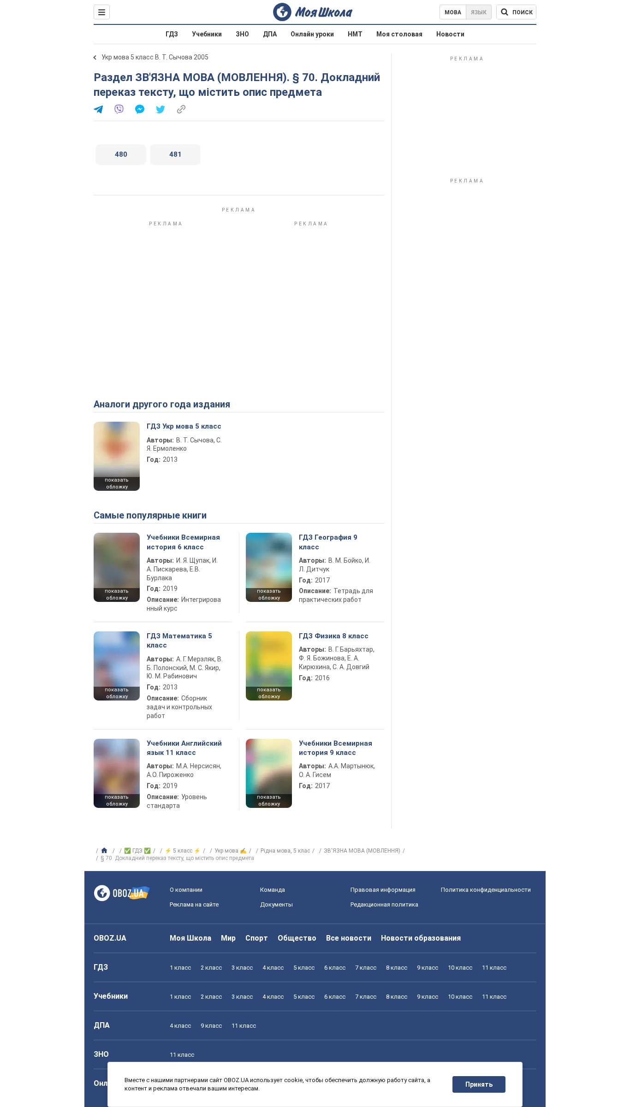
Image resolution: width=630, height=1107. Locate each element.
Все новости (348, 938)
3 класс (242, 967)
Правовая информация (383, 889)
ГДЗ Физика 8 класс (333, 636)
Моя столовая (399, 34)
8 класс (396, 967)
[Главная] (105, 850)
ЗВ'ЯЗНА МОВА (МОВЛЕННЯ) (362, 851)
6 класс (334, 967)
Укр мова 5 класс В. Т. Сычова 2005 (154, 57)
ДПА (270, 34)
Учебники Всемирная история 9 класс (335, 748)
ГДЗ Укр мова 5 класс (184, 426)
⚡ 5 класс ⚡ (183, 851)
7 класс (365, 967)
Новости (450, 34)
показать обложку (117, 483)
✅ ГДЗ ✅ (137, 851)
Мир (228, 938)
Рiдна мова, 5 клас (285, 851)
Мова (453, 12)
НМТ (355, 34)
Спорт (256, 938)
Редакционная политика (384, 904)
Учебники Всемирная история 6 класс (183, 542)
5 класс (304, 967)
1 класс (180, 967)
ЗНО (242, 34)
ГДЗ (172, 34)
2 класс (211, 967)
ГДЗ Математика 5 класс (179, 640)
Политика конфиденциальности (486, 889)
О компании (186, 889)
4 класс (273, 967)
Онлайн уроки (312, 34)
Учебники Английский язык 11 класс (184, 748)
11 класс (494, 967)
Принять (479, 1084)
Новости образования (421, 938)
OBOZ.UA (110, 938)
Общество (297, 938)
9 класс (427, 967)
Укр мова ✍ (230, 851)
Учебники (207, 34)
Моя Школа (190, 938)
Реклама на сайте (194, 904)
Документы (276, 904)
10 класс (460, 967)
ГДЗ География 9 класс (328, 542)
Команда (272, 889)
